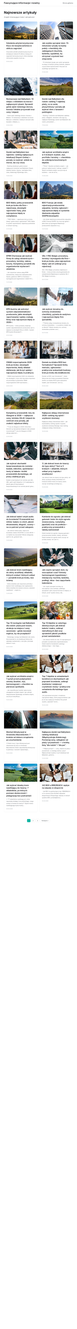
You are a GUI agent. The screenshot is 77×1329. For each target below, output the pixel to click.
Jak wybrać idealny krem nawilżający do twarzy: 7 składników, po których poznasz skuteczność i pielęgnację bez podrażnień (18, 790)
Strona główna (68, 3)
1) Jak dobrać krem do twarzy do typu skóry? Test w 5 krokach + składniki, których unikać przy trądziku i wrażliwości (55, 468)
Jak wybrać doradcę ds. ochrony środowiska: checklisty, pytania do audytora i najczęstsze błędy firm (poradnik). (56, 314)
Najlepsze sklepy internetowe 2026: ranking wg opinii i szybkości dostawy (55, 415)
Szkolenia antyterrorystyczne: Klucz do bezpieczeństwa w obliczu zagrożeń (20, 45)
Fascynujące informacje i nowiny (22, 3)
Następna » (45, 820)
